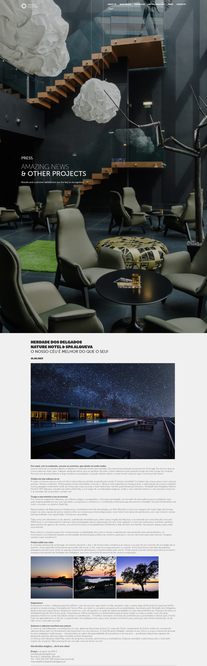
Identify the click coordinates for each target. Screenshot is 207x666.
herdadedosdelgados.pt (43, 654)
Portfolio (139, 4)
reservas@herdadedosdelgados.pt (48, 661)
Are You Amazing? (156, 4)
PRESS (170, 4)
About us (112, 4)
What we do (125, 4)
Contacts (181, 4)
